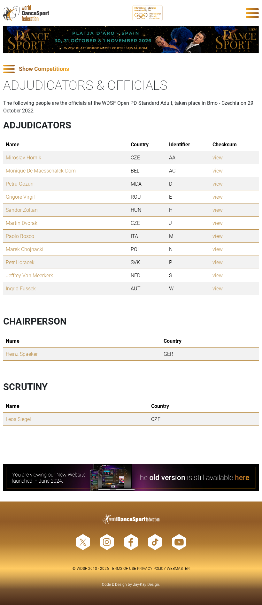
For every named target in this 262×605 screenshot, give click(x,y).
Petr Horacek (20, 262)
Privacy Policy (151, 568)
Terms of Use (123, 568)
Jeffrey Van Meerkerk (29, 275)
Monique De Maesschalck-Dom (41, 170)
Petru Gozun (20, 183)
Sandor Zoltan (22, 209)
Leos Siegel (18, 419)
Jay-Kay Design (146, 584)
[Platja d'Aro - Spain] (131, 39)
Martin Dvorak (21, 222)
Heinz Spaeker (22, 353)
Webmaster (178, 568)
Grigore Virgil (20, 196)
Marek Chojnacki (24, 249)
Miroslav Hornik (23, 157)
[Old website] (131, 477)
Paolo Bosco (20, 236)
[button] (131, 69)
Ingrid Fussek (21, 288)
